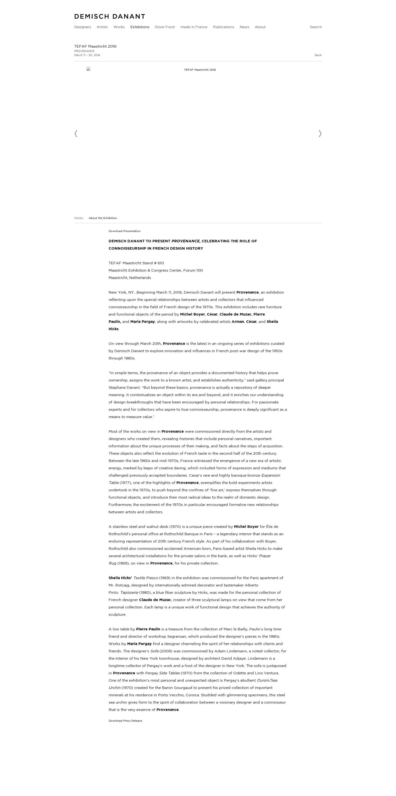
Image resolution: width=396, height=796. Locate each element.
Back (318, 55)
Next (320, 133)
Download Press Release (125, 720)
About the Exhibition (103, 217)
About (260, 27)
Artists (102, 27)
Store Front (165, 27)
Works (119, 27)
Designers (82, 27)
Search (316, 27)
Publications (223, 27)
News (244, 27)
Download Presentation (124, 230)
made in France (194, 27)
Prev (76, 133)
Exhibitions (139, 27)
